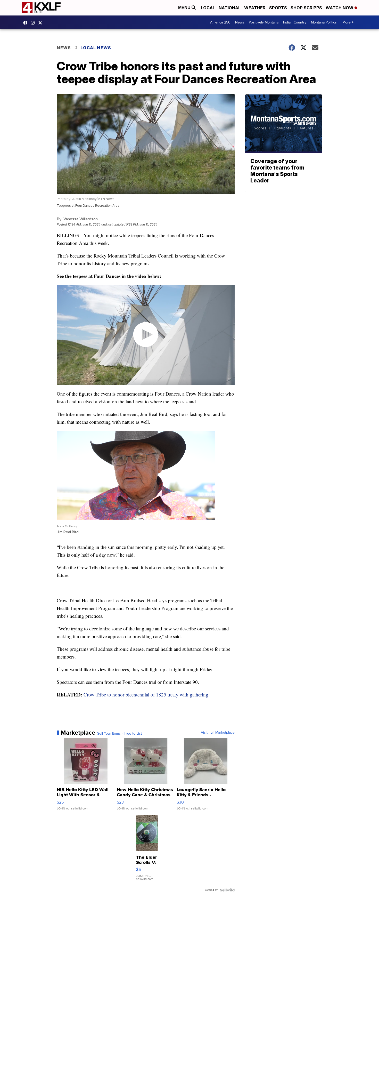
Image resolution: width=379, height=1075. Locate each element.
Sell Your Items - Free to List (119, 733)
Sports (278, 7)
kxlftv (34, 23)
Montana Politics (324, 22)
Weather (255, 7)
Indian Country (294, 22)
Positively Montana (263, 22)
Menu (185, 7)
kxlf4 (26, 23)
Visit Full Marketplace (218, 732)
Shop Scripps (306, 7)
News (239, 22)
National (230, 7)
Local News (95, 47)
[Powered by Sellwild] (227, 890)
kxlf (41, 23)
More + (347, 22)
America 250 (220, 22)
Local (208, 7)
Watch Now (340, 7)
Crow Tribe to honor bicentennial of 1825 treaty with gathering (146, 694)
